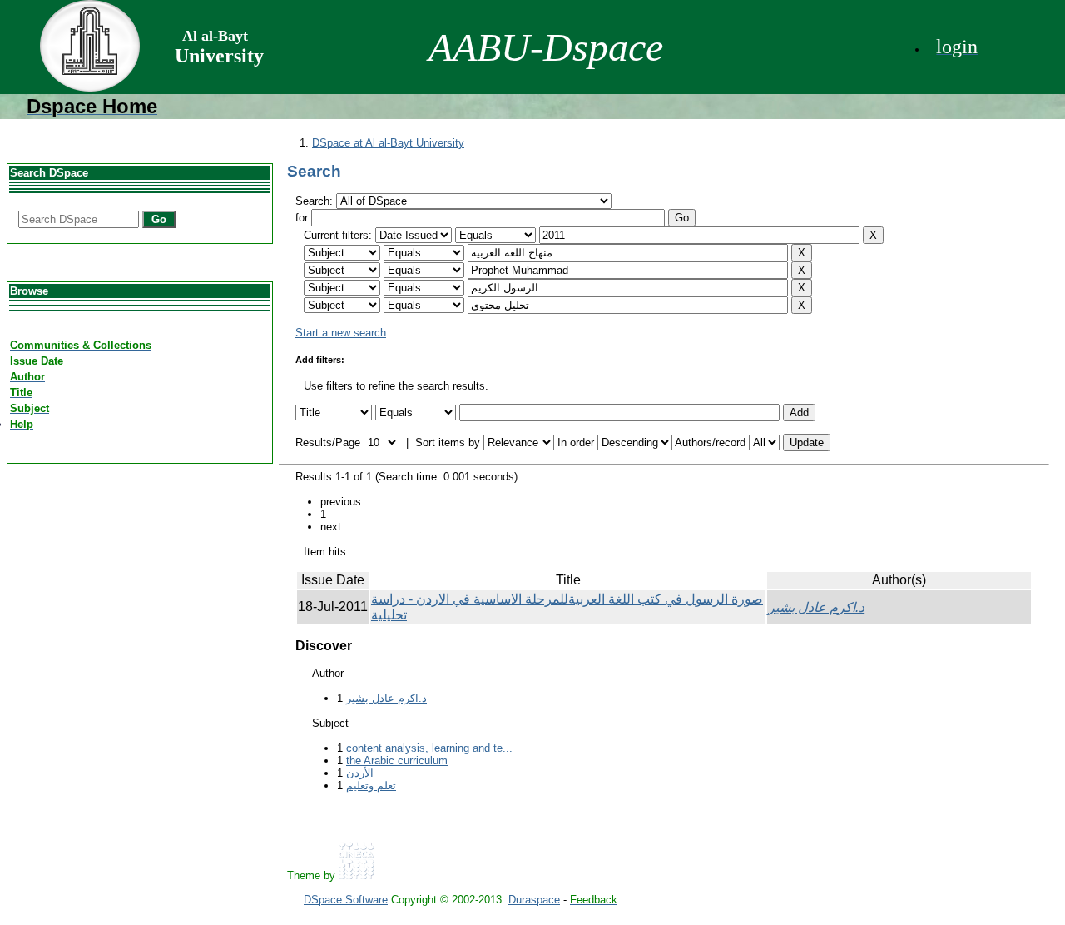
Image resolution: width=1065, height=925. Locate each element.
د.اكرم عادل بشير (816, 607)
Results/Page (327, 442)
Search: (315, 201)
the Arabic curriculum (397, 760)
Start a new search (340, 332)
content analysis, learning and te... (429, 748)
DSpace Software (346, 899)
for (301, 217)
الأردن (360, 773)
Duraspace (534, 899)
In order (575, 442)
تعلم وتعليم (371, 785)
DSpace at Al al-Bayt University (388, 143)
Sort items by (447, 442)
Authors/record (710, 442)
